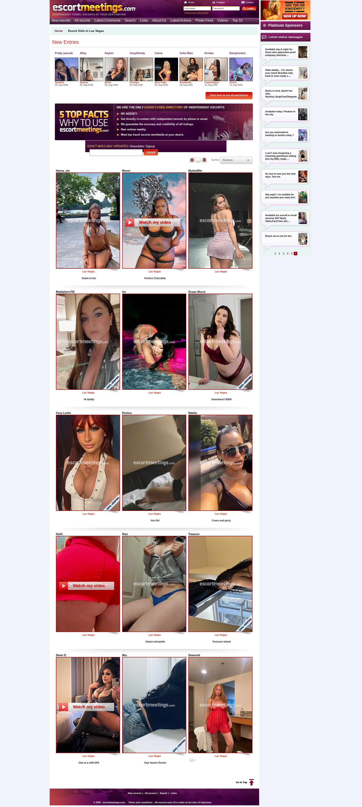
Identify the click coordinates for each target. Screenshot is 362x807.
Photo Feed (204, 20)
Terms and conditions (140, 802)
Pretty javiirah (64, 53)
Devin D (61, 655)
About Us (159, 20)
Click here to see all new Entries (229, 95)
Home (191, 2)
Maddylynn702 (65, 291)
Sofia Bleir (186, 53)
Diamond (194, 655)
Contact (250, 2)
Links (144, 20)
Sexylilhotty (137, 53)
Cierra (158, 53)
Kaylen (109, 53)
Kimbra (127, 413)
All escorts (82, 20)
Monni (126, 170)
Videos (222, 20)
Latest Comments (107, 20)
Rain (125, 534)
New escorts (61, 20)
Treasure (193, 534)
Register (220, 2)
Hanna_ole (63, 170)
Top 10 (237, 20)
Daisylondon (237, 53)
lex (124, 291)
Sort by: (215, 159)
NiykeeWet (195, 170)
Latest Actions (181, 20)
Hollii (59, 534)
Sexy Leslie (63, 413)
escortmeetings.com (113, 802)
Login (250, 8)
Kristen (209, 53)
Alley (83, 53)
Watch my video (155, 222)
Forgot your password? (196, 12)
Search (130, 20)
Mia (124, 655)
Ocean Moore (197, 291)
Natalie (192, 413)
